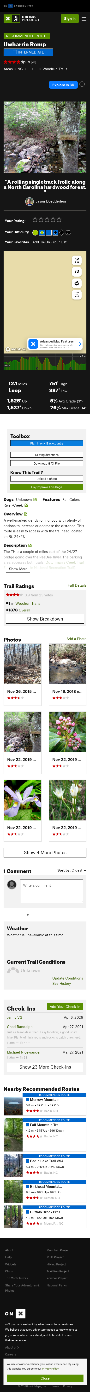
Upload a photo (46, 479)
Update (67, 978)
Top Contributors (16, 1278)
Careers (10, 1354)
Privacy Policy (50, 1368)
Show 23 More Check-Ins (45, 1067)
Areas (8, 69)
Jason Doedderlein (51, 201)
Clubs (9, 1271)
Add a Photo (76, 639)
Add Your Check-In (65, 1006)
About (9, 1250)
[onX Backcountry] (18, 6)
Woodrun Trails (54, 69)
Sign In (70, 18)
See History (61, 983)
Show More (18, 569)
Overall (24, 610)
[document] (45, 1372)
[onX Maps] (15, 1317)
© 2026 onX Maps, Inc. (32, 1386)
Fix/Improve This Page (46, 487)
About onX (12, 1347)
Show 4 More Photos (45, 852)
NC (20, 69)
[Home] (24, 18)
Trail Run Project (58, 1271)
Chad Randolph (20, 1026)
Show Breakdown (45, 618)
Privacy (67, 1386)
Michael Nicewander (24, 1052)
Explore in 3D (63, 85)
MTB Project (55, 1257)
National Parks (57, 1285)
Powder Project (57, 1278)
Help (8, 1257)
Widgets (10, 1264)
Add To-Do (41, 242)
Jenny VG (15, 1017)
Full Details (77, 585)
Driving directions (47, 455)
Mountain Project (58, 1250)
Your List (59, 242)
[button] (8, 137)
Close (45, 1378)
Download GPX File (47, 463)
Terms (55, 1386)
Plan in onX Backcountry (46, 443)
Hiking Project (56, 1264)
